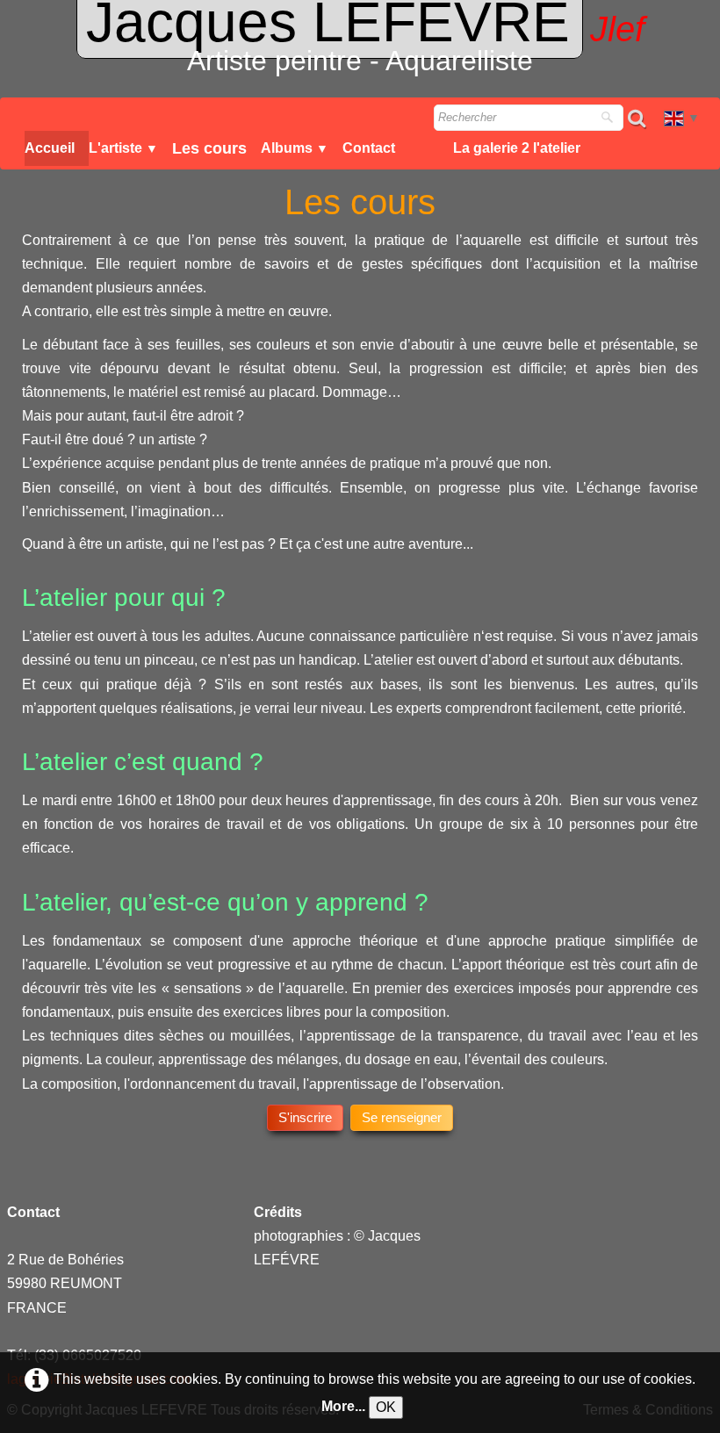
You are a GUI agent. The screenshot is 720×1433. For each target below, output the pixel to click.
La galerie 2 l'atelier (516, 147)
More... (343, 1406)
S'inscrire (305, 1117)
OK (386, 1407)
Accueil (50, 147)
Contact (368, 147)
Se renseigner (402, 1117)
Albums (294, 147)
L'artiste (123, 147)
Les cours (209, 148)
